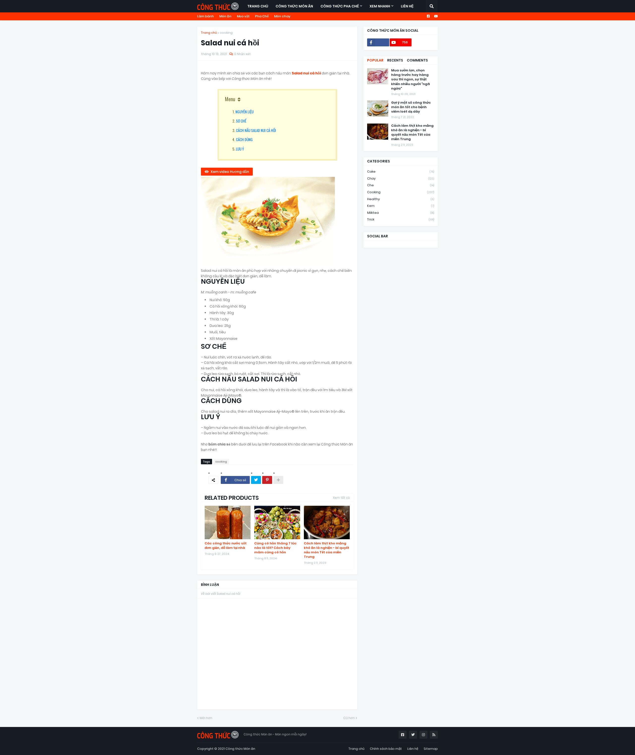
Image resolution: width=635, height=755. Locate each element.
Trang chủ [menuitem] (257, 6)
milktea (400, 212)
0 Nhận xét (242, 54)
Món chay (282, 16)
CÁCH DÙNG (244, 139)
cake (400, 171)
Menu (230, 99)
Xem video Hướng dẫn (230, 171)
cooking (226, 32)
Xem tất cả (341, 498)
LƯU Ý (240, 149)
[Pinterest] (267, 480)
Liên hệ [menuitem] (407, 6)
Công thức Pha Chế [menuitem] (339, 6)
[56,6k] (378, 42)
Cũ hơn (349, 718)
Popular (375, 60)
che (400, 185)
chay (400, 178)
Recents (395, 60)
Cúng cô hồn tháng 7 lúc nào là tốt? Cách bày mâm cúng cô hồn (275, 548)
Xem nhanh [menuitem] (380, 6)
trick (400, 219)
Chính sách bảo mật (386, 748)
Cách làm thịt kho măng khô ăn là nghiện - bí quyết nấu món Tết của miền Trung (326, 550)
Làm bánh (205, 16)
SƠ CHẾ (241, 121)
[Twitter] (256, 480)
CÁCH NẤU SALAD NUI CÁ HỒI (256, 130)
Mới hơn (206, 718)
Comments (417, 60)
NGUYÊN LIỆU (244, 111)
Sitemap (431, 748)
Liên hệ (412, 748)
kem (400, 205)
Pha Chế (262, 16)
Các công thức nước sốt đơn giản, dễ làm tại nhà (226, 545)
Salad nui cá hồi (307, 73)
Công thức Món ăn (240, 748)
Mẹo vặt (243, 16)
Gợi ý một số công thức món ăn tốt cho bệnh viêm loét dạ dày (411, 107)
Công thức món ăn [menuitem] (294, 6)
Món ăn (225, 16)
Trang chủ (209, 32)
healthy (400, 199)
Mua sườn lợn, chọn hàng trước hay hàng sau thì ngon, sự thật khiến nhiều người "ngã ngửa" (410, 79)
